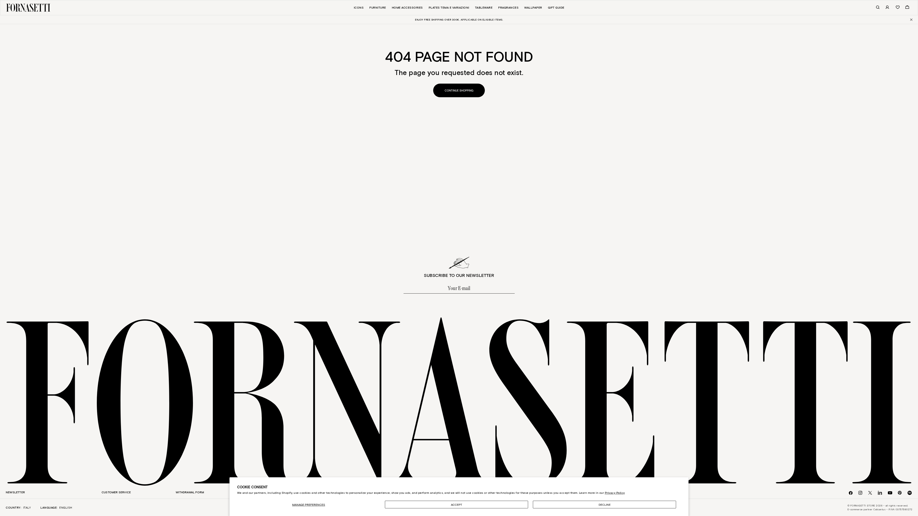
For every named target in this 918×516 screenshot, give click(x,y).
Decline (605, 504)
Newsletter (15, 492)
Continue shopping (459, 90)
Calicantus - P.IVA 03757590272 (892, 509)
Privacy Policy (615, 492)
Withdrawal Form (190, 492)
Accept (456, 504)
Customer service (116, 492)
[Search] (875, 7)
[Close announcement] (911, 20)
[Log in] (885, 7)
